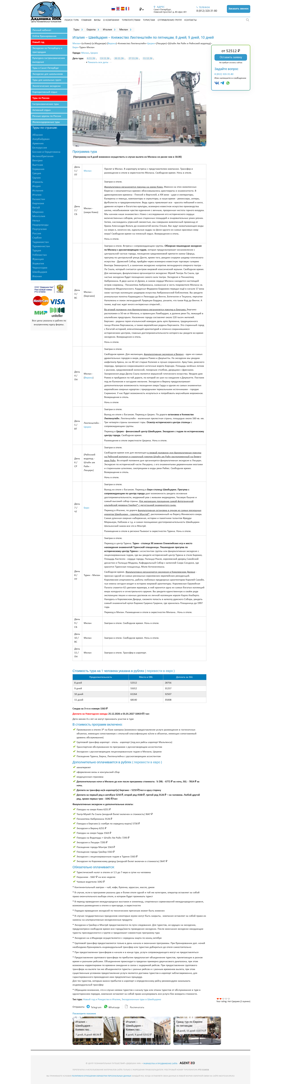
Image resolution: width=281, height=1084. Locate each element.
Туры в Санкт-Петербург (45, 68)
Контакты (190, 19)
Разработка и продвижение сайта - (161, 1064)
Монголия (38, 216)
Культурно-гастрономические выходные (48, 60)
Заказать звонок (238, 8)
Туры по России (40, 98)
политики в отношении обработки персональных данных (101, 1076)
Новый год (38, 42)
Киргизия (38, 203)
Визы (97, 19)
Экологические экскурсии (46, 86)
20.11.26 (119, 58)
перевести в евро (160, 670)
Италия (107, 29)
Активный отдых (41, 110)
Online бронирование (44, 36)
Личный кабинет (41, 30)
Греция (36, 173)
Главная (86, 19)
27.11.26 (133, 58)
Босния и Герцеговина (46, 152)
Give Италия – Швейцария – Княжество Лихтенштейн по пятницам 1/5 (217, 999)
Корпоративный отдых (44, 92)
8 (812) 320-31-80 (206, 11)
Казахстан (38, 199)
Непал (36, 220)
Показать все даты (98, 62)
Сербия (37, 237)
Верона (112, 43)
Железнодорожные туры (46, 122)
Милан (123, 29)
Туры (76, 29)
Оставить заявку (231, 57)
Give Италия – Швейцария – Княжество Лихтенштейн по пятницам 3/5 (223, 999)
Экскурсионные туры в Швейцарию (141, 999)
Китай (36, 207)
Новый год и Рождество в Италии (101, 999)
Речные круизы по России (46, 116)
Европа (91, 29)
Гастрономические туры (45, 104)
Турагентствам (131, 19)
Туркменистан (41, 246)
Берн (75, 47)
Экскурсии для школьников (47, 74)
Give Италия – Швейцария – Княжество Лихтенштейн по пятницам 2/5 (220, 999)
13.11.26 (104, 58)
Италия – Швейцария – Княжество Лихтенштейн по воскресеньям (85, 1029)
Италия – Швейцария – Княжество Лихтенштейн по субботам (136, 1029)
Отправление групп (170, 19)
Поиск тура (72, 19)
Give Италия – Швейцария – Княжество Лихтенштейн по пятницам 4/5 (226, 999)
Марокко (38, 212)
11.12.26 (147, 58)
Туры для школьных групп (46, 80)
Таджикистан (40, 242)
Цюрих (151, 43)
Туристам (149, 19)
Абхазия (37, 135)
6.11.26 (91, 58)
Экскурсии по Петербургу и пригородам (47, 50)
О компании (111, 19)
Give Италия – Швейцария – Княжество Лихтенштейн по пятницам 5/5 (228, 999)
